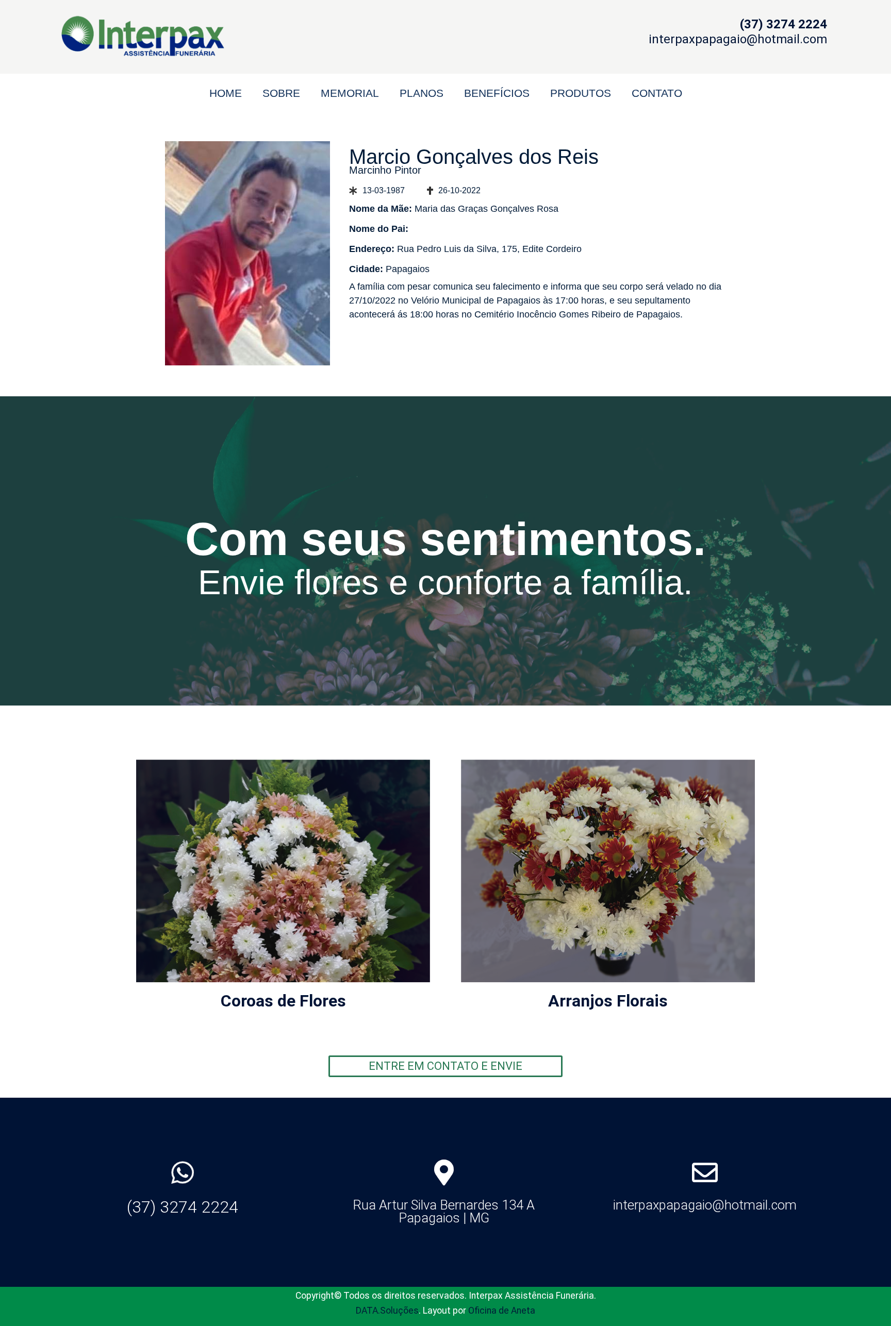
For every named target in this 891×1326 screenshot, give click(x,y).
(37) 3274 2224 (182, 1207)
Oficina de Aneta (501, 1310)
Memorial (350, 93)
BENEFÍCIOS (497, 93)
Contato (657, 93)
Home (225, 93)
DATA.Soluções (387, 1310)
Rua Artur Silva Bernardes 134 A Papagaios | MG (444, 1211)
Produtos (580, 93)
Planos (421, 93)
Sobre (281, 93)
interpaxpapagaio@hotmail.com (705, 1205)
